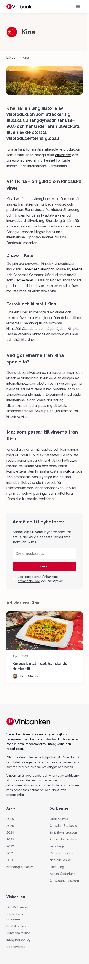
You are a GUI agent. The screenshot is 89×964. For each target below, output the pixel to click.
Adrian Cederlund (62, 874)
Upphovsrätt (15, 947)
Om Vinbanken (17, 907)
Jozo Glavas (59, 819)
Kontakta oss (16, 926)
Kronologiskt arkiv (19, 867)
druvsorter (63, 155)
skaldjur (69, 471)
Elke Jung (57, 867)
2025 (10, 825)
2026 (10, 819)
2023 (10, 839)
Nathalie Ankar (60, 860)
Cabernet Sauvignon (38, 269)
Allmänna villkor (18, 933)
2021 (9, 853)
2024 (10, 832)
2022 (10, 846)
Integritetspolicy (18, 940)
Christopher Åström (64, 880)
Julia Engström (61, 846)
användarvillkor (29, 581)
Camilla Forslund (62, 853)
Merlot (77, 269)
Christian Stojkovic (63, 825)
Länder (11, 57)
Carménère (23, 280)
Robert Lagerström (64, 839)
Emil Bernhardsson (63, 832)
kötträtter (69, 460)
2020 (10, 860)
